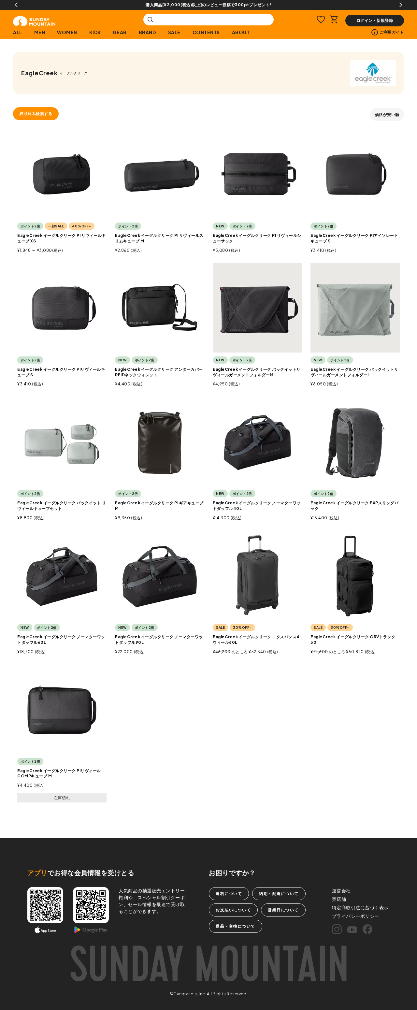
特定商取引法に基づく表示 (360, 907)
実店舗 (339, 899)
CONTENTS (206, 32)
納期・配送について (279, 893)
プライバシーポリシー (355, 916)
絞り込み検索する (36, 113)
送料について (229, 893)
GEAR (120, 32)
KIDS (95, 32)
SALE (174, 32)
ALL (17, 32)
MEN (39, 32)
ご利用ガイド (392, 32)
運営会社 (341, 890)
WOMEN (67, 32)
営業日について (283, 909)
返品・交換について (235, 926)
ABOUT (241, 32)
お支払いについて (233, 909)
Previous (16, 5)
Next (400, 5)
